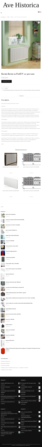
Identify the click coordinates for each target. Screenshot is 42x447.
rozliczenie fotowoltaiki (35, 90)
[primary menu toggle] (1, 12)
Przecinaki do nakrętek (5, 363)
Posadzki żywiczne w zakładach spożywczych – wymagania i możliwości (14, 367)
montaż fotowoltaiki (27, 90)
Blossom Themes (15, 445)
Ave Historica (21, 5)
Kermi (6, 88)
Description (21, 95)
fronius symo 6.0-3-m (19, 90)
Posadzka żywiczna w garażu (6, 369)
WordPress (28, 445)
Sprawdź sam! (6, 81)
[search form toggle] (40, 12)
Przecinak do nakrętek (5, 365)
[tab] (21, 95)
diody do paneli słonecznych (9, 90)
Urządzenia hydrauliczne (5, 361)
